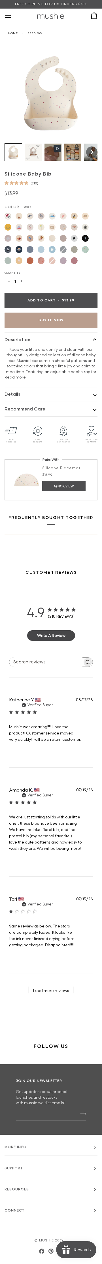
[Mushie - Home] (50, 16)
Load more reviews (51, 990)
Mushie (47, 1240)
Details (12, 394)
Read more (15, 377)
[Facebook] (41, 1251)
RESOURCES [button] (17, 1189)
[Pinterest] (51, 1251)
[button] (13, 152)
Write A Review (51, 635)
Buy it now (51, 320)
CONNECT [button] (15, 1210)
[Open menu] (13, 16)
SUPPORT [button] (14, 1168)
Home (13, 33)
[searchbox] (45, 662)
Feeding (34, 33)
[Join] (81, 1113)
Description (17, 340)
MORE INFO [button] (16, 1147)
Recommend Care (25, 409)
